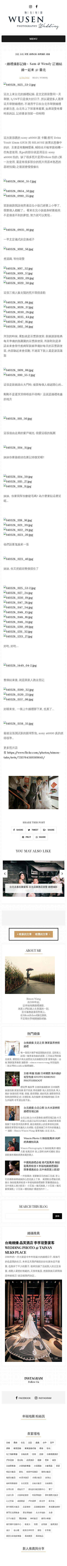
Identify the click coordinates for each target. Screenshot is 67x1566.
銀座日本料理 (28, 1530)
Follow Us (33, 1381)
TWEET (34, 830)
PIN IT (28, 837)
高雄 (15, 1442)
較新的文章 (25, 934)
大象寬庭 (49, 1466)
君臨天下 (21, 1489)
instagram (45, 1398)
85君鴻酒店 (24, 1477)
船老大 (27, 1524)
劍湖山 (48, 1477)
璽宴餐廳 (23, 1518)
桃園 (39, 1460)
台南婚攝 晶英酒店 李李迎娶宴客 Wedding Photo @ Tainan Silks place (30, 1247)
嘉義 (37, 1442)
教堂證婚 (17, 1448)
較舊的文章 (41, 934)
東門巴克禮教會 (12, 1512)
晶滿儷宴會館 (39, 1507)
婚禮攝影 (41, 54)
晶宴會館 (26, 1507)
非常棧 (47, 1530)
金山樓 (16, 1530)
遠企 (8, 1530)
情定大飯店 (11, 1472)
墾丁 (51, 1489)
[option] (33, 880)
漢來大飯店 (46, 1472)
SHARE (19, 830)
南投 (54, 1460)
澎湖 (34, 1454)
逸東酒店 (54, 1524)
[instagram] (30, 6)
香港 (41, 1448)
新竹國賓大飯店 (12, 1507)
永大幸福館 (40, 1512)
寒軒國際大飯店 (51, 1495)
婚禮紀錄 (33, 54)
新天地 (51, 1501)
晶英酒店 (30, 1460)
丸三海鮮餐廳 (11, 1454)
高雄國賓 (28, 1536)
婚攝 (48, 54)
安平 (52, 1442)
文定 (17, 54)
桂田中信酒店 (32, 1472)
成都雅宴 (21, 1501)
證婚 (41, 1454)
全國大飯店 (37, 1477)
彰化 (48, 1448)
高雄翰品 (39, 1536)
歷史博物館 (27, 1512)
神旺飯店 (34, 1518)
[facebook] (36, 6)
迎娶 (26, 54)
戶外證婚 (10, 1460)
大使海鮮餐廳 (24, 1466)
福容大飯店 (11, 1477)
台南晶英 (25, 1454)
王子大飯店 (11, 1518)
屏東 (8, 1448)
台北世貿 (25, 1483)
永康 (51, 1512)
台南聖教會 (11, 1466)
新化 (21, 1472)
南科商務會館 (11, 1483)
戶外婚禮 (32, 1501)
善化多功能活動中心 (36, 1489)
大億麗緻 (37, 1466)
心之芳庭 (10, 1501)
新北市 (42, 1501)
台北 (22, 54)
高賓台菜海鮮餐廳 (13, 1536)
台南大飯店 (36, 1483)
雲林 (47, 1460)
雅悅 (39, 1530)
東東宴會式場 (30, 1448)
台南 (8, 1442)
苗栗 (36, 1524)
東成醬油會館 (54, 1507)
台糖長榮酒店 (52, 1454)
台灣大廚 (10, 1489)
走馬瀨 (44, 1524)
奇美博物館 (36, 1495)
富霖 (58, 1466)
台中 (45, 1442)
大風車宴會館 (23, 1495)
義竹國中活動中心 (13, 1524)
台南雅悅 (49, 1483)
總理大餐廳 (46, 1518)
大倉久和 (10, 1495)
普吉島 (20, 1460)
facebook (25, 1398)
